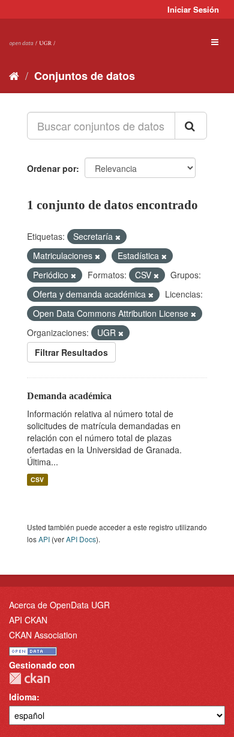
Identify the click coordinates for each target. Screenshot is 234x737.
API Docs (81, 539)
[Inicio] (14, 75)
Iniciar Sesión (193, 9)
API (44, 539)
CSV (37, 479)
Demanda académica (69, 396)
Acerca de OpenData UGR (59, 605)
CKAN (29, 678)
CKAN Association (43, 635)
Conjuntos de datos (84, 76)
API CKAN (28, 620)
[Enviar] (191, 125)
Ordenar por (51, 168)
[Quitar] (118, 237)
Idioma (23, 697)
